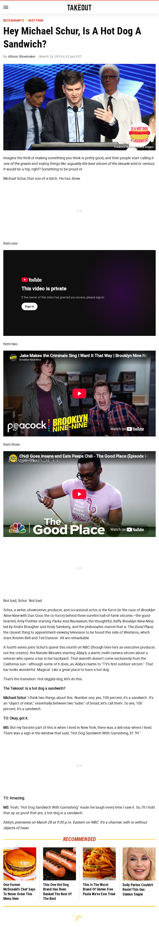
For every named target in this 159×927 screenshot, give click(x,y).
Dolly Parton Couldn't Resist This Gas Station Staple (138, 889)
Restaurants (13, 20)
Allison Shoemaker (21, 56)
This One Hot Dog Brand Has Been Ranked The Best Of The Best (57, 891)
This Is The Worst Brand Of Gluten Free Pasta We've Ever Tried (99, 889)
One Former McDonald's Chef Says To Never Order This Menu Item (19, 891)
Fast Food (35, 20)
